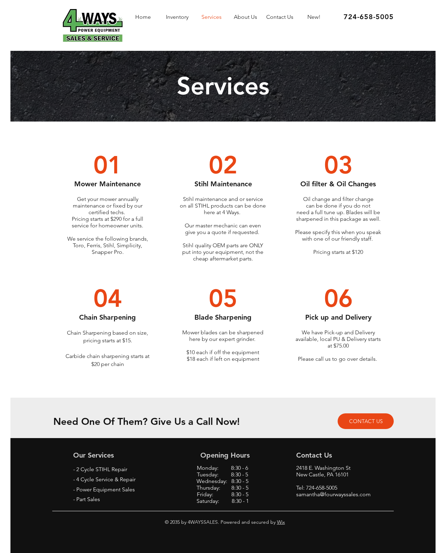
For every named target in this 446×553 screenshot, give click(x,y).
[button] (314, 17)
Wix (281, 522)
